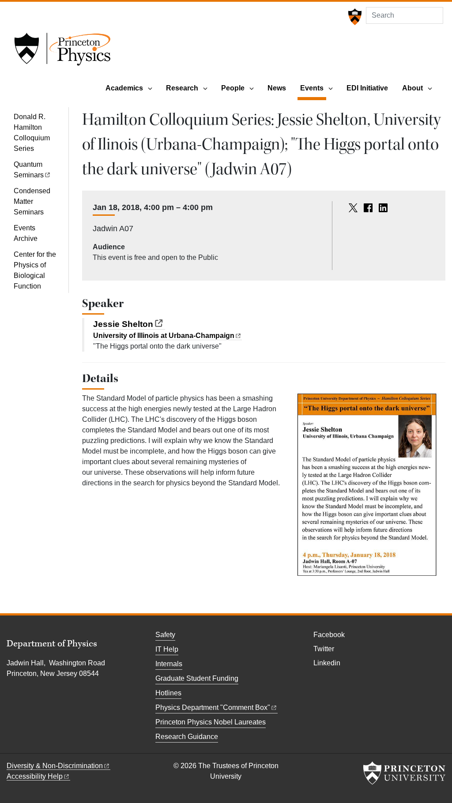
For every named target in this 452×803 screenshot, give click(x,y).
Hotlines (168, 693)
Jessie (123, 324)
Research (182, 88)
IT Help (166, 649)
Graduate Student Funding (196, 678)
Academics (124, 88)
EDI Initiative (367, 88)
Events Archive (26, 233)
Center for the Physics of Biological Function (35, 270)
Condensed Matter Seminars (32, 201)
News (276, 88)
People (233, 88)
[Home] (62, 52)
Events (313, 88)
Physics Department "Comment (212, 707)
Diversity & (55, 765)
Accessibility (35, 776)
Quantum (29, 170)
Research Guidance (186, 736)
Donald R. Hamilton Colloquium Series (32, 132)
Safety (165, 634)
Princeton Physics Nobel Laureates (210, 722)
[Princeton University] (353, 16)
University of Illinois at (163, 335)
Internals (168, 664)
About (412, 88)
